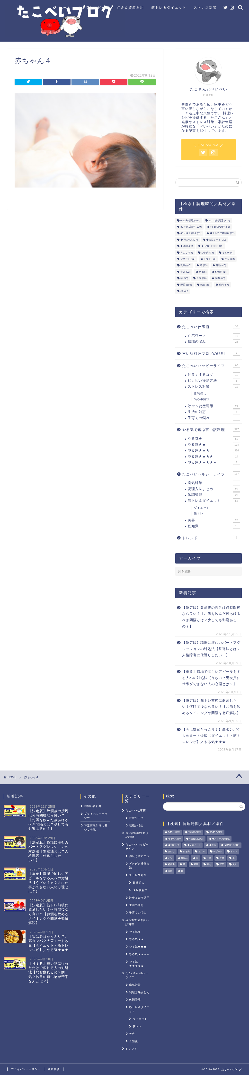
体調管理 (213, 495)
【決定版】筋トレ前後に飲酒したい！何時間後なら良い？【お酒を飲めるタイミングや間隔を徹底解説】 (211, 707)
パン (230, 259)
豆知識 (213, 526)
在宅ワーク (213, 336)
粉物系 (221, 271)
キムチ (227, 252)
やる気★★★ (213, 450)
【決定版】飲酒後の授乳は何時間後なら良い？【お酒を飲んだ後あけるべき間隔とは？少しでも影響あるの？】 (211, 617)
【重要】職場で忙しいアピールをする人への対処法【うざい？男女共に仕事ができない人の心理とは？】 (211, 678)
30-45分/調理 (191, 226)
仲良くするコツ (213, 374)
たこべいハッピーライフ (210, 366)
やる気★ (213, 438)
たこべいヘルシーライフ (210, 474)
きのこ (186, 252)
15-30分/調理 (219, 220)
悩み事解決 (202, 399)
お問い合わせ (93, 806)
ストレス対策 (205, 7)
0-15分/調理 (190, 220)
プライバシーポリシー (95, 815)
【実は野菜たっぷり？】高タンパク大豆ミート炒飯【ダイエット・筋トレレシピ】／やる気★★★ (211, 736)
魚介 (205, 284)
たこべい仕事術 (210, 327)
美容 (213, 520)
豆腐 (201, 278)
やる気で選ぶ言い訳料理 (210, 430)
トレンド (209, 538)
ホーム (65, 7)
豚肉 (220, 278)
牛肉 (185, 271)
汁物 (221, 265)
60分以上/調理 (190, 233)
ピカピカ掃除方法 (212, 380)
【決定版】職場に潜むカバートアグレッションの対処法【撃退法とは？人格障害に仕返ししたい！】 (211, 649)
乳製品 (185, 265)
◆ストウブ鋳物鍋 (222, 233)
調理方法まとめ (213, 489)
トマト (210, 259)
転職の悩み (213, 341)
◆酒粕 (186, 246)
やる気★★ (213, 444)
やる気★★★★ (213, 456)
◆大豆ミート (216, 239)
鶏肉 (224, 284)
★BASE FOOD (212, 246)
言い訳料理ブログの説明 (209, 353)
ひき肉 (207, 252)
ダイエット (202, 508)
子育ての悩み (212, 418)
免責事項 (54, 1069)
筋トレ (198, 513)
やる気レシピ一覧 (93, 7)
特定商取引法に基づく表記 (95, 827)
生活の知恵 (212, 412)
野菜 (186, 284)
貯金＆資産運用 (130, 7)
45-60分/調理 (220, 226)
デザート (187, 259)
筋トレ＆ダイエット (168, 7)
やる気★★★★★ (212, 462)
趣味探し (200, 393)
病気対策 (212, 483)
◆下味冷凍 (189, 239)
